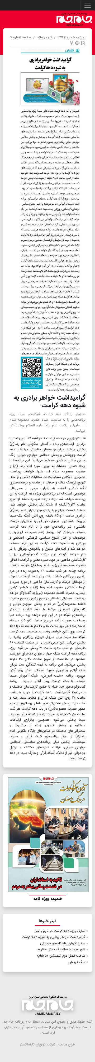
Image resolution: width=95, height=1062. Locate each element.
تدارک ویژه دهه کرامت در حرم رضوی (59, 931)
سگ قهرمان (76, 962)
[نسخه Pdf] (83, 43)
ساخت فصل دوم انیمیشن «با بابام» (60, 955)
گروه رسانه (44, 37)
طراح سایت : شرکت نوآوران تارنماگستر (47, 1044)
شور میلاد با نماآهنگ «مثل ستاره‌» (61, 949)
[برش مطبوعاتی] (71, 43)
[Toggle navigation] (87, 5)
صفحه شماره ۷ (20, 37)
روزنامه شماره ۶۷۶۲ (72, 37)
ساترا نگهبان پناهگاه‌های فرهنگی (62, 943)
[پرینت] (77, 43)
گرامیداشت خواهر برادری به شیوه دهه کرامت (53, 937)
